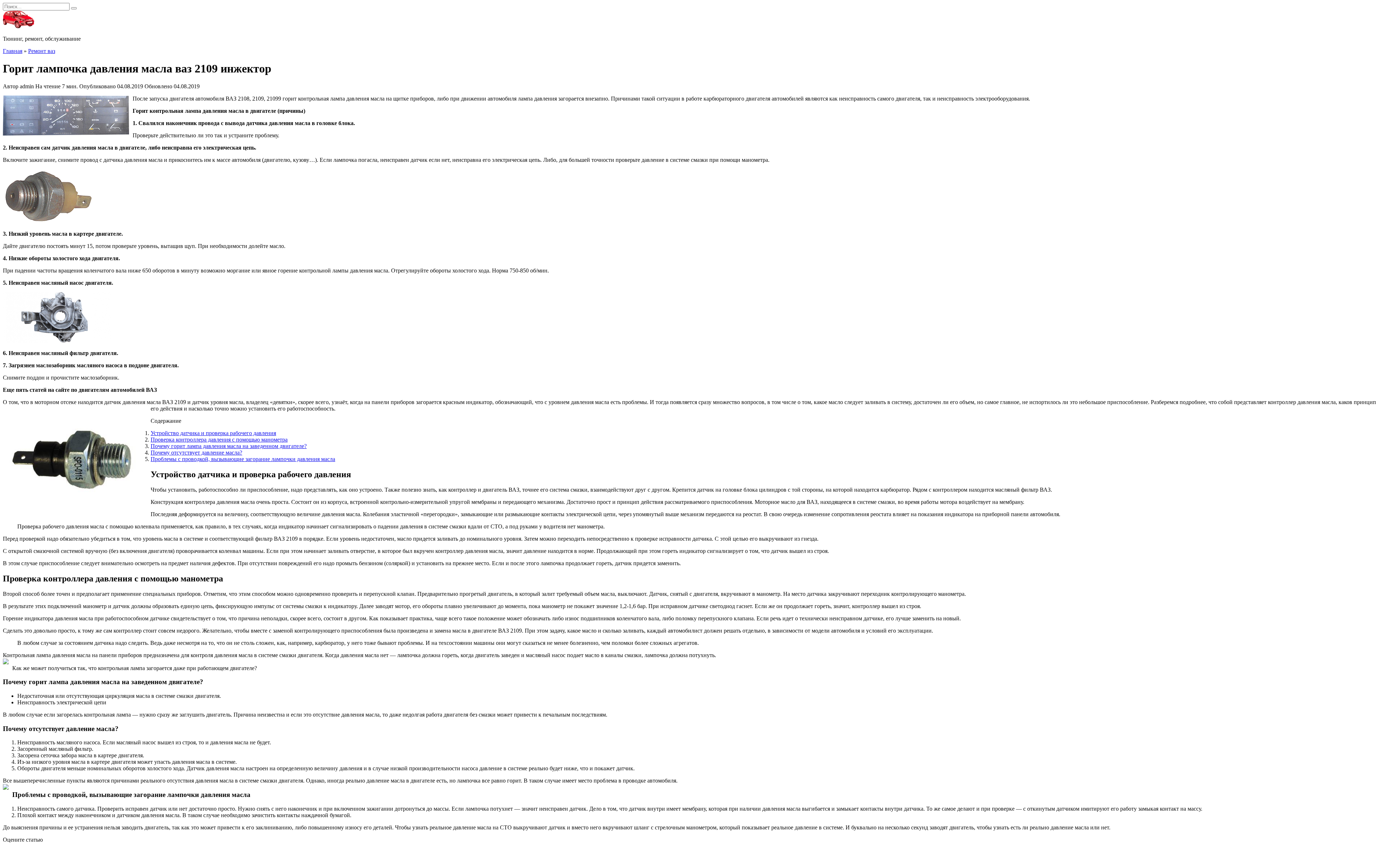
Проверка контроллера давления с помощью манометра (219, 440)
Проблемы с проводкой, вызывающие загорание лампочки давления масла (243, 459)
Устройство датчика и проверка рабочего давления (213, 433)
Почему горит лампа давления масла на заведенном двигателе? (229, 446)
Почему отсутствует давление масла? (196, 452)
